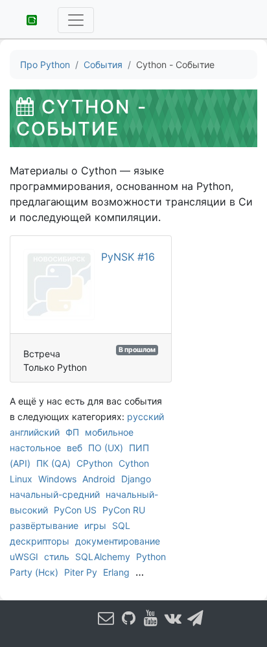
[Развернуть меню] (76, 20)
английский (35, 432)
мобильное (109, 432)
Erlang (116, 572)
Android (98, 478)
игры (95, 525)
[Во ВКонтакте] (173, 617)
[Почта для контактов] (106, 617)
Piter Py (80, 572)
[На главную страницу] (27, 18)
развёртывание (44, 525)
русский (145, 416)
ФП (72, 432)
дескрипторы (39, 541)
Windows (57, 478)
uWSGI (24, 556)
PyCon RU (123, 509)
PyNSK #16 (128, 256)
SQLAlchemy (102, 556)
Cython (134, 463)
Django (136, 478)
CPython (94, 463)
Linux (21, 478)
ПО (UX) (105, 447)
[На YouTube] (151, 617)
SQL (121, 525)
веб (74, 447)
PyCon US (75, 509)
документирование (117, 541)
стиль (56, 556)
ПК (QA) (53, 463)
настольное (35, 447)
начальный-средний (55, 494)
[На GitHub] (129, 617)
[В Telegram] (195, 617)
